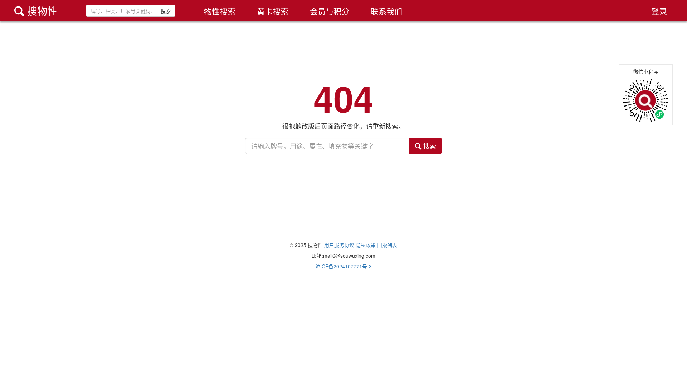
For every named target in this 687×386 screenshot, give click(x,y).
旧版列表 (387, 244)
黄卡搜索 (272, 10)
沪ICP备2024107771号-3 (343, 266)
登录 (659, 10)
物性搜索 (219, 10)
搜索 (166, 10)
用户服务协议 (339, 244)
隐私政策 (366, 244)
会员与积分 (329, 10)
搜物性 (35, 11)
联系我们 (386, 10)
